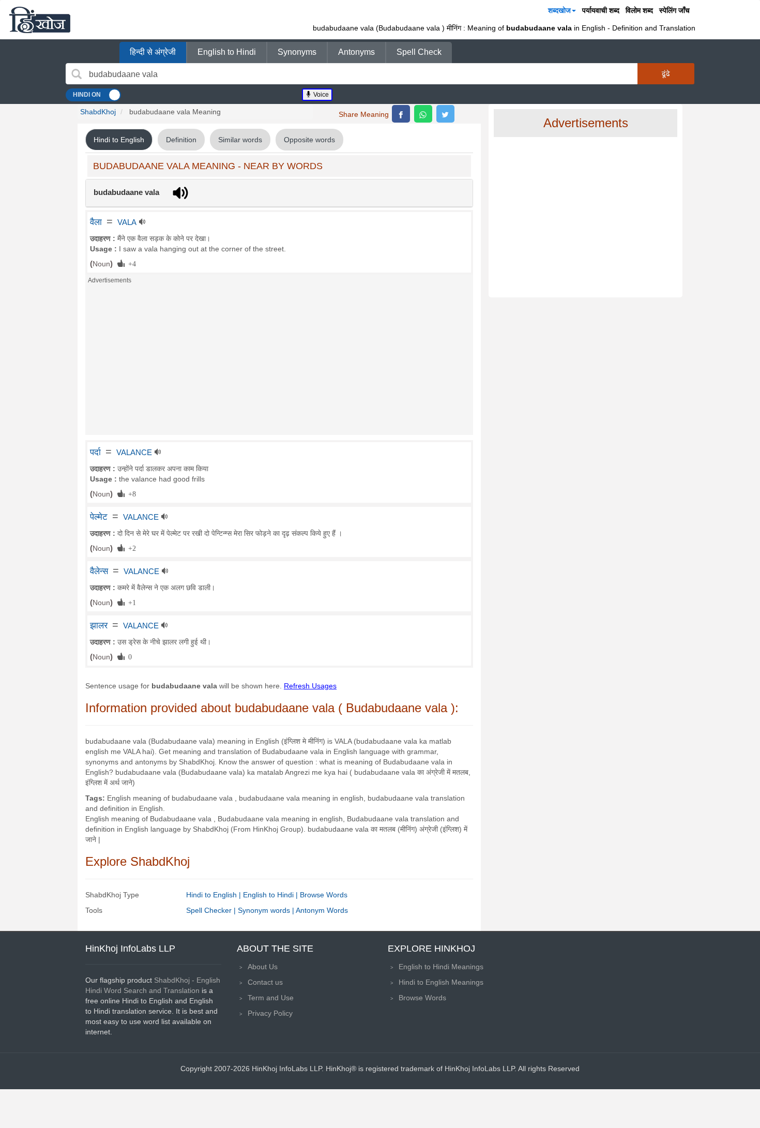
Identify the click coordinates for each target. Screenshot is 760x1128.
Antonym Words (322, 910)
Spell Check (419, 52)
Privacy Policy (270, 1013)
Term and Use (271, 998)
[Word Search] (76, 74)
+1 (130, 602)
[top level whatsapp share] (423, 114)
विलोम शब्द (639, 10)
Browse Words (323, 895)
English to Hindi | (271, 895)
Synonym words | (267, 910)
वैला (96, 222)
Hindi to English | (214, 895)
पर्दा (95, 452)
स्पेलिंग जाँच (674, 10)
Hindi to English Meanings (441, 982)
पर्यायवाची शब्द (600, 10)
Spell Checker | (212, 910)
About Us (263, 966)
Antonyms (356, 52)
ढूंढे (666, 73)
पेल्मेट (99, 517)
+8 (130, 493)
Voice (320, 94)
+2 (130, 547)
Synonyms (297, 52)
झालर (99, 625)
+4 (130, 263)
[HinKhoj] (40, 19)
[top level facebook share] (401, 114)
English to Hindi (226, 52)
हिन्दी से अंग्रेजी (153, 52)
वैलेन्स (99, 571)
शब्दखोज (559, 10)
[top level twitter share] (445, 114)
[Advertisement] (279, 362)
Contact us (265, 982)
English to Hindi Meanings (441, 966)
